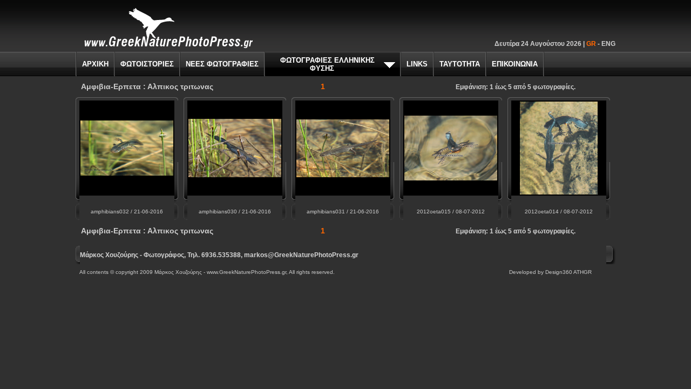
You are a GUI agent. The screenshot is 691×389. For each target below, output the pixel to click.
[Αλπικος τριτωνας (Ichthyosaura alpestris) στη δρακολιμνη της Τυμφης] (342, 174)
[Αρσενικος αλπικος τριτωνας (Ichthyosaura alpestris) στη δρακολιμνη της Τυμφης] (234, 174)
